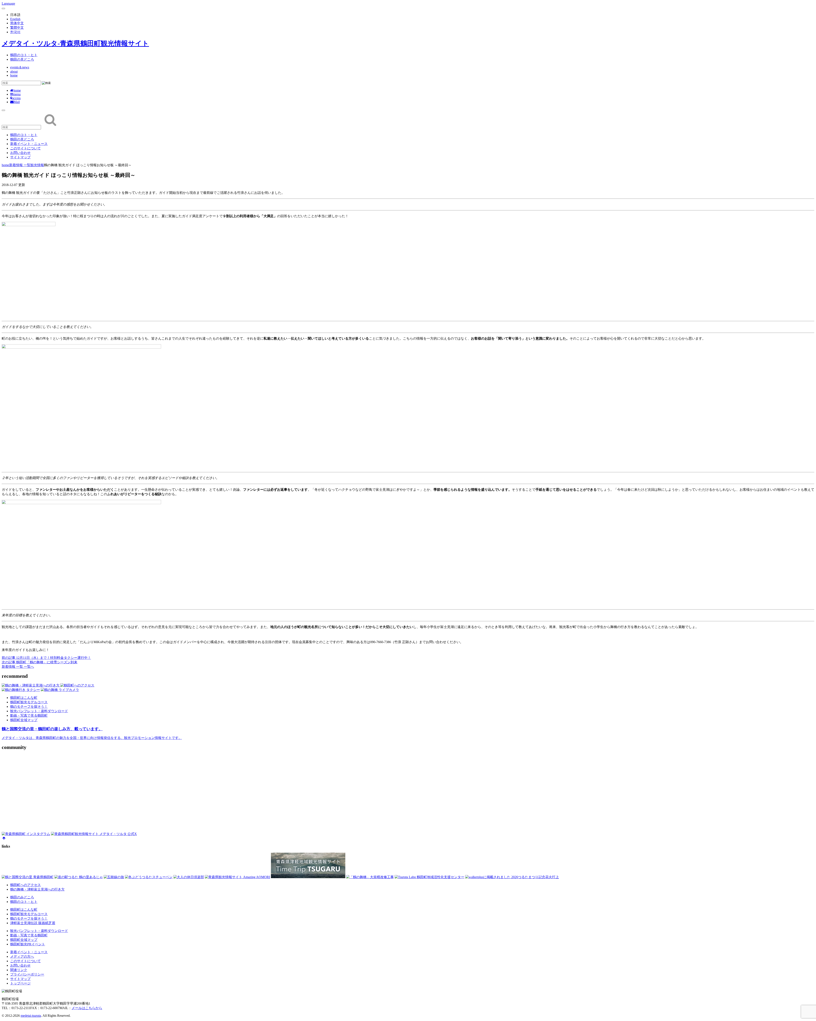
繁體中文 (17, 27)
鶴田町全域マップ (23, 720)
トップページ (20, 983)
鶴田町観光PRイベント (27, 944)
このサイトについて (25, 148)
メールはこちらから (87, 1008)
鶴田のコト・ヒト (23, 55)
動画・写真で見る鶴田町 (29, 715)
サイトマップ (20, 157)
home (14, 75)
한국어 (15, 32)
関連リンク (18, 970)
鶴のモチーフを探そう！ (29, 706)
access (16, 98)
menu (17, 94)
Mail (17, 102)
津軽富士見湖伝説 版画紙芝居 (32, 923)
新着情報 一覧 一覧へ (18, 666)
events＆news (19, 67)
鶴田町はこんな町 (23, 697)
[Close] (3, 8)
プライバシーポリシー (27, 974)
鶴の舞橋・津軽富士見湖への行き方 (37, 889)
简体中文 (17, 23)
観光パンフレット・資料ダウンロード (39, 711)
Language (8, 3)
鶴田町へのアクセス (25, 885)
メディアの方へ (22, 956)
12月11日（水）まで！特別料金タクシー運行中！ (46, 657)
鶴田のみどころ (22, 897)
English (15, 19)
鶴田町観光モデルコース (29, 702)
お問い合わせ (20, 153)
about (14, 71)
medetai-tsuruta (31, 1015)
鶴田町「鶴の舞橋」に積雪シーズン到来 (39, 662)
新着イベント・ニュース (29, 144)
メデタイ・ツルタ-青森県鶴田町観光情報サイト (75, 43)
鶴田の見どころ (22, 59)
